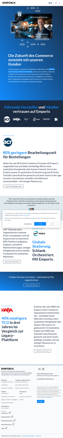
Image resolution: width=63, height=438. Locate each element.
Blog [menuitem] (21, 393)
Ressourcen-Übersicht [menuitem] (26, 396)
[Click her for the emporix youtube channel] (39, 370)
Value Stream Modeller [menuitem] (7, 402)
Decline (52, 223)
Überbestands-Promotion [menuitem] (22, 388)
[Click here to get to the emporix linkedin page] (43, 370)
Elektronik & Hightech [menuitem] (7, 388)
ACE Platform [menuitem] (5, 393)
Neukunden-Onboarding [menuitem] (21, 385)
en (56, 3)
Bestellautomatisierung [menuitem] (21, 382)
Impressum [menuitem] (38, 436)
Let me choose (27, 223)
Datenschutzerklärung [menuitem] (28, 436)
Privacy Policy (27, 215)
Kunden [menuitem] (22, 399)
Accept (40, 223)
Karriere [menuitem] (3, 411)
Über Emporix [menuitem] (5, 408)
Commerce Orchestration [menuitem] (8, 396)
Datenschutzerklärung (46, 397)
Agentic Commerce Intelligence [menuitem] (9, 399)
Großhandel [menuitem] (4, 385)
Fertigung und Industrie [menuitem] (7, 382)
